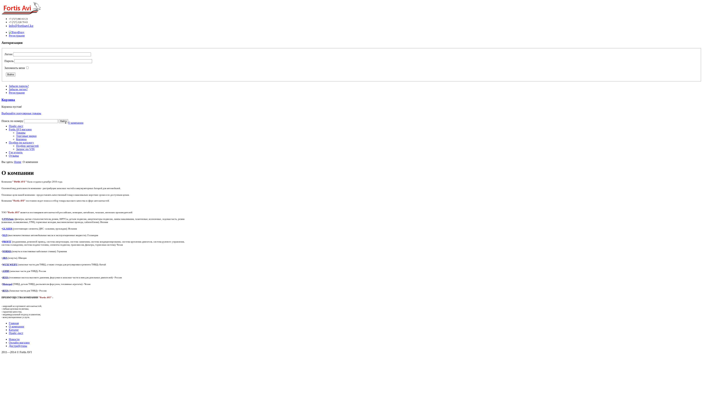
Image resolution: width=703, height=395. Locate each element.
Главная (14, 323)
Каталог (14, 329)
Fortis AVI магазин (20, 129)
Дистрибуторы (18, 345)
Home (17, 161)
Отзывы (14, 155)
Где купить (16, 152)
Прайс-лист (16, 126)
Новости (14, 339)
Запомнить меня (14, 67)
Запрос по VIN (25, 149)
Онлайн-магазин (19, 342)
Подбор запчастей (27, 145)
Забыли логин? (18, 89)
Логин (8, 54)
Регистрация (17, 35)
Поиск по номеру (12, 121)
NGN (5, 235)
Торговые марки (26, 136)
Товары (20, 132)
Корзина (21, 139)
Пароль (9, 61)
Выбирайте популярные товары (21, 113)
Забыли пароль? (19, 86)
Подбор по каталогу (21, 142)
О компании (75, 122)
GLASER (7, 228)
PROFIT (6, 241)
